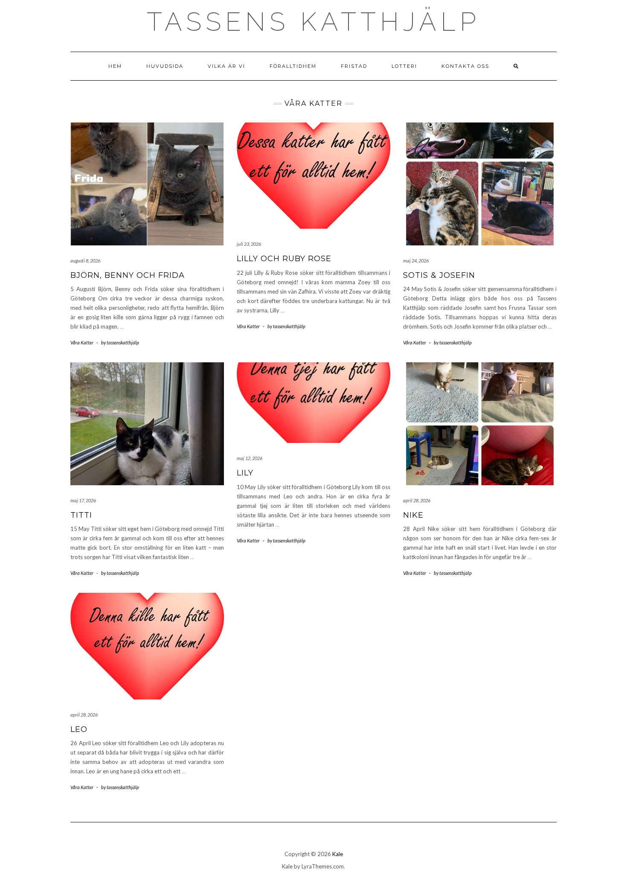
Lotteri (404, 66)
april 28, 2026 (416, 500)
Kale (337, 854)
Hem (115, 66)
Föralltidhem (293, 66)
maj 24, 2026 (416, 260)
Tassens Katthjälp (313, 22)
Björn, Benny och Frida (127, 275)
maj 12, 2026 (249, 458)
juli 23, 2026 (249, 244)
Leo (78, 729)
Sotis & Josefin (439, 275)
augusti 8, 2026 (85, 260)
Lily (245, 473)
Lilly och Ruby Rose (284, 258)
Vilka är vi (226, 66)
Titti (81, 515)
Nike (413, 515)
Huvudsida (164, 66)
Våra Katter (81, 342)
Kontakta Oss (465, 66)
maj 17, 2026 (83, 500)
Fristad (354, 66)
